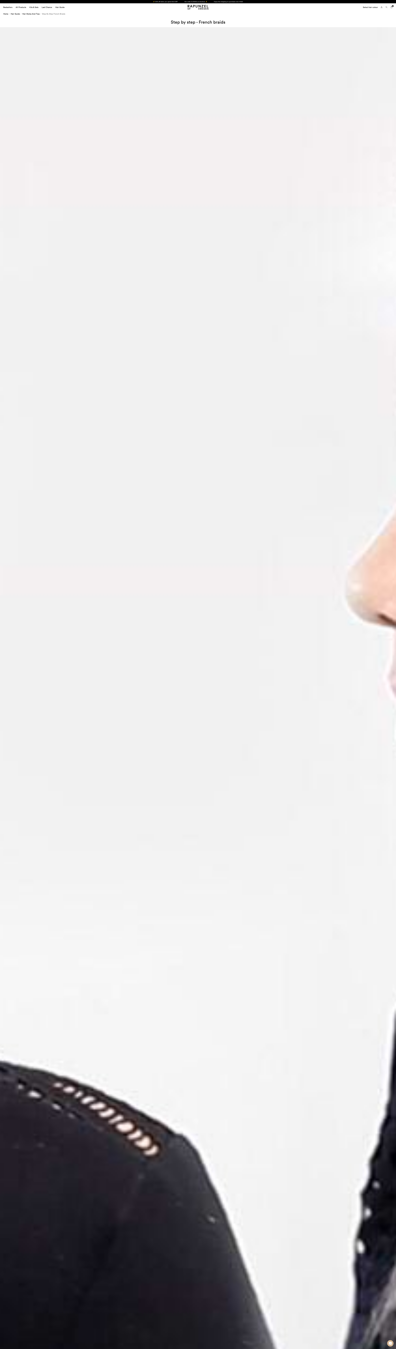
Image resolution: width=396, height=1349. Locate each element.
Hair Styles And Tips (31, 14)
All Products (21, 7)
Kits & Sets (33, 7)
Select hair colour (370, 7)
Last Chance (47, 7)
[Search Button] (386, 7)
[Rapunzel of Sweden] (197, 7)
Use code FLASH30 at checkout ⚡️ (195, 2)
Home (5, 14)
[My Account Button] (381, 7)
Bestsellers (7, 7)
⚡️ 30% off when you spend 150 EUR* (165, 2)
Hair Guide (60, 7)
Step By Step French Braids (53, 14)
